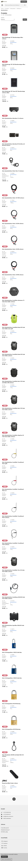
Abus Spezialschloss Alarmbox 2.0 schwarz (12, 118)
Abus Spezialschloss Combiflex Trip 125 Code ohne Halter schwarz (13, 571)
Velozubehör (12, 8)
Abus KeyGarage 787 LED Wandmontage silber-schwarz (13, 65)
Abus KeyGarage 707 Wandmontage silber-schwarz (12, 38)
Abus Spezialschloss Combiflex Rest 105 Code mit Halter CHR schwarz (13, 382)
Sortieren (2, 17)
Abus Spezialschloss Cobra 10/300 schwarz (12, 249)
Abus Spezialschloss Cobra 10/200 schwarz (12, 223)
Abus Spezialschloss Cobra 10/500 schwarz (12, 274)
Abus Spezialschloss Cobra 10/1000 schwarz (13, 198)
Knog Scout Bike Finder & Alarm (10, 783)
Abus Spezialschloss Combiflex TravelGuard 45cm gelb (13, 463)
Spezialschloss (4, 10)
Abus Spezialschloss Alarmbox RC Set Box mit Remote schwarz (13, 144)
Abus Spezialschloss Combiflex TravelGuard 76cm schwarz (13, 544)
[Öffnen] (2, 5)
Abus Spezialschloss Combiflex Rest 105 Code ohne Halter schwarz (13, 409)
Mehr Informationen (6, 859)
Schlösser (19, 8)
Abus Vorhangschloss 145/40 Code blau (12, 678)
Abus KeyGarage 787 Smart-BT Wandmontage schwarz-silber (13, 92)
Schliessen (4, 856)
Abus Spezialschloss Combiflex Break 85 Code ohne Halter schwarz (13, 355)
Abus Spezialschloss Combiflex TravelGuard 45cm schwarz (13, 517)
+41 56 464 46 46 (7, 812)
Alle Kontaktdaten (7, 818)
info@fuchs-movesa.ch (8, 816)
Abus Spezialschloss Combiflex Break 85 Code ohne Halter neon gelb (13, 328)
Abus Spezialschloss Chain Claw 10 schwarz (13, 171)
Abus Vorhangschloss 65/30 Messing (11, 703)
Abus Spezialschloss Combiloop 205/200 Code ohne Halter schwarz (13, 597)
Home (2, 8)
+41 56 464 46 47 (7, 814)
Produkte (7, 8)
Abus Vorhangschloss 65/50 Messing (11, 729)
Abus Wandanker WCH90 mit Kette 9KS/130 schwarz (13, 755)
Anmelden (23, 1)
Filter (25, 19)
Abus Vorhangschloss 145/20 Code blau (12, 652)
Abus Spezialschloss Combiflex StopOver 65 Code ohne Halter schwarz (13, 436)
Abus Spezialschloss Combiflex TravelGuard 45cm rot (13, 490)
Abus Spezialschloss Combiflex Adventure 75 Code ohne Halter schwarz (13, 301)
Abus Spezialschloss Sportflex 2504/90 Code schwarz (13, 626)
